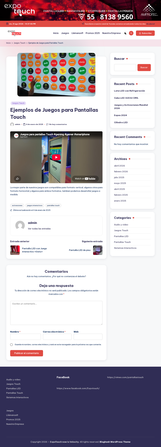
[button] (145, 33)
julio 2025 (119, 177)
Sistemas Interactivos (125, 248)
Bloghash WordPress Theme (115, 441)
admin (32, 223)
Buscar (119, 59)
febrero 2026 (121, 171)
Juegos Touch (18, 103)
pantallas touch (53, 205)
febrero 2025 (121, 194)
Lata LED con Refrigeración (129, 90)
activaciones (17, 205)
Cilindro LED (121, 122)
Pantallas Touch (122, 242)
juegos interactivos (34, 205)
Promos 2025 (13, 419)
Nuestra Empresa (15, 424)
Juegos (10, 410)
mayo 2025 (120, 183)
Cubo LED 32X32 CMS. (126, 98)
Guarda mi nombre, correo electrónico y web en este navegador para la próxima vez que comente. (58, 344)
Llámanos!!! (12, 415)
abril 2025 (119, 189)
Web (76, 331)
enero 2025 (120, 200)
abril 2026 (119, 165)
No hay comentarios (58, 124)
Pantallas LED (121, 236)
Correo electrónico (54, 331)
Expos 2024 (120, 115)
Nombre (15, 331)
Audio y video (121, 224)
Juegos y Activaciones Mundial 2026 (131, 107)
